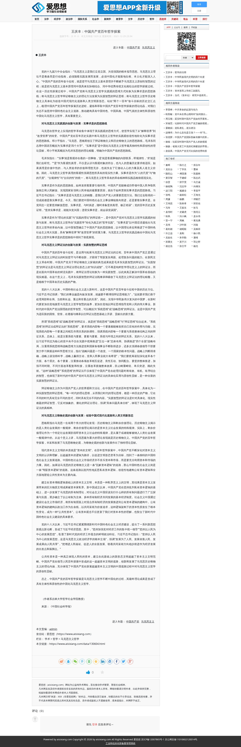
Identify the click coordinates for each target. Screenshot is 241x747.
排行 (205, 19)
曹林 (195, 169)
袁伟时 (169, 211)
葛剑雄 (169, 229)
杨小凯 (196, 233)
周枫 (182, 220)
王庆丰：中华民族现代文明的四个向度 (185, 76)
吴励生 (169, 237)
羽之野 (196, 241)
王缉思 (169, 203)
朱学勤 (183, 237)
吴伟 (168, 224)
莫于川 (183, 241)
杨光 (195, 246)
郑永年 (196, 165)
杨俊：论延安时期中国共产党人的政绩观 (186, 141)
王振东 (183, 207)
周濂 (168, 199)
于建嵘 (183, 177)
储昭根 (183, 229)
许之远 (169, 233)
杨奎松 (183, 194)
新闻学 (107, 19)
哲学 (152, 19)
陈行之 (183, 165)
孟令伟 (196, 216)
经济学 (57, 19)
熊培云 (196, 211)
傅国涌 (183, 173)
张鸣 (168, 194)
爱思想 (58, 8)
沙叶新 (183, 224)
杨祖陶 (169, 186)
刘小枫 (183, 216)
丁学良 (183, 169)
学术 (47, 639)
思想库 (162, 19)
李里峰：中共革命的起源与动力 (182, 109)
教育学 (119, 19)
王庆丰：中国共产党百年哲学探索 (183, 86)
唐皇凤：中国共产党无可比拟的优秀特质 (186, 150)
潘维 (195, 237)
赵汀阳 (169, 190)
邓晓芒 (196, 199)
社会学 (95, 19)
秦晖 (168, 165)
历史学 (141, 19)
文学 (130, 19)
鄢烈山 (169, 173)
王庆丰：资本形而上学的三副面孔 (183, 90)
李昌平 (196, 190)
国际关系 (82, 19)
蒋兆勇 (196, 220)
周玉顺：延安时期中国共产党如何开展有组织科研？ (192, 118)
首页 (37, 19)
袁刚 (182, 233)
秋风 (168, 216)
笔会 (185, 19)
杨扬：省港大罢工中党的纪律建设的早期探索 (188, 146)
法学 (46, 19)
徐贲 (168, 182)
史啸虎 (183, 211)
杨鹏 (182, 199)
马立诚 (196, 182)
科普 (195, 19)
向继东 (196, 186)
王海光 (196, 194)
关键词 (174, 19)
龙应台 (169, 169)
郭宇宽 (183, 182)
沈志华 (183, 186)
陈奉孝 (183, 203)
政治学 (69, 19)
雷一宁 (169, 220)
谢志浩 (169, 246)
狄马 (195, 207)
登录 (94, 724)
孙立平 (183, 246)
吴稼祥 (196, 229)
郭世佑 (196, 203)
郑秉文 (169, 241)
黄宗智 (169, 177)
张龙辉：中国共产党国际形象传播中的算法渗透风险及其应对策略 (199, 137)
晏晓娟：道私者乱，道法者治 (180, 127)
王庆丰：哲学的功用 (176, 72)
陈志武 (196, 177)
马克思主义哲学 (70, 639)
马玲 (168, 207)
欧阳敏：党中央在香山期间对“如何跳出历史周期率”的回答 (195, 114)
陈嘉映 (196, 173)
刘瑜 (195, 224)
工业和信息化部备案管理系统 (120, 743)
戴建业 (183, 190)
